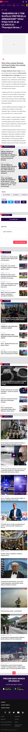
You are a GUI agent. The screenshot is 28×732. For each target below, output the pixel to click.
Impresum (3, 719)
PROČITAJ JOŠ (8, 416)
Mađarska (16, 195)
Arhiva (16, 722)
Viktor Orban (6, 195)
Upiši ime (3, 226)
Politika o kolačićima (6, 722)
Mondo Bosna (5, 708)
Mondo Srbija (5, 705)
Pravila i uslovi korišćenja (18, 725)
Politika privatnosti (6, 725)
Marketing (17, 716)
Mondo (3, 702)
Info (2, 10)
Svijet (6, 10)
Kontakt (17, 719)
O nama (2, 716)
